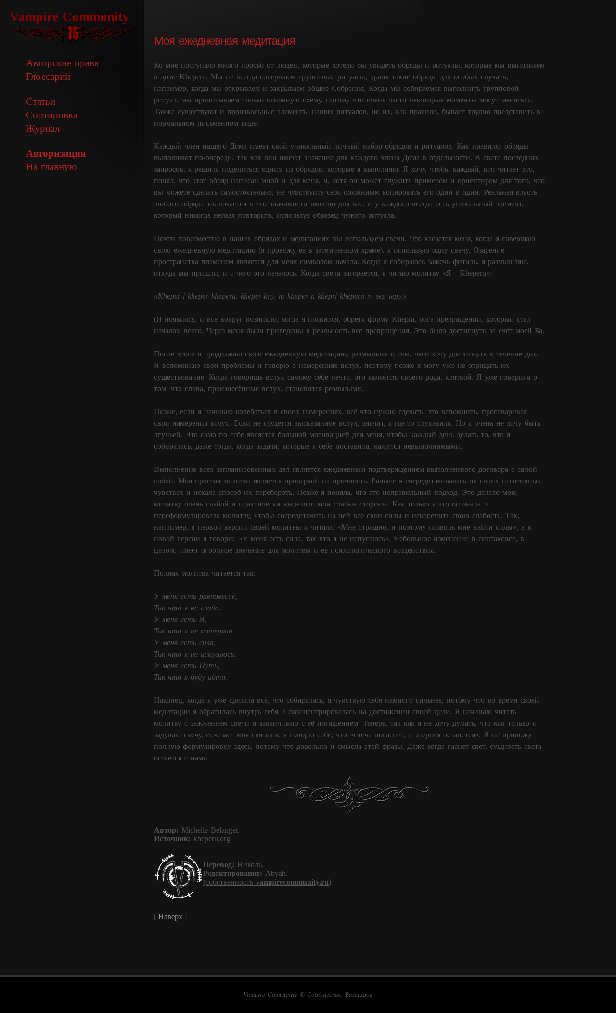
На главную (51, 166)
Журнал (43, 128)
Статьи (40, 101)
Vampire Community (69, 17)
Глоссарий (48, 76)
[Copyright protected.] (205, 856)
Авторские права (62, 62)
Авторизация (56, 153)
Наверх (170, 916)
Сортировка (51, 114)
